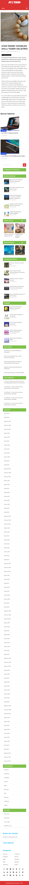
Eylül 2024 (6, 417)
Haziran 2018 (7, 713)
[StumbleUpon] (16, 872)
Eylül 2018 (6, 701)
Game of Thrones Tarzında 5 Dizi (17, 263)
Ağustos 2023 (7, 468)
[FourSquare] (7, 875)
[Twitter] (10, 872)
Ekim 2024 (6, 413)
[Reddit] (10, 875)
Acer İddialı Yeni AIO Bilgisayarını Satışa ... (13, 156)
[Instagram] (19, 869)
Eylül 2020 (6, 607)
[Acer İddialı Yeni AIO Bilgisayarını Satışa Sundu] (10, 147)
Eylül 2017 (6, 749)
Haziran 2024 (7, 429)
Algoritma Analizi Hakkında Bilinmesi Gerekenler (16, 204)
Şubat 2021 (7, 587)
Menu (3, 8)
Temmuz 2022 (7, 520)
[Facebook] (4, 869)
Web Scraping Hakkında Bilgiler (16, 338)
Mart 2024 (6, 441)
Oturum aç (6, 814)
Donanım (6, 769)
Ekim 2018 (6, 697)
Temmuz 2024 (7, 425)
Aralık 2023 (7, 453)
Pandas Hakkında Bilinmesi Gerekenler (16, 315)
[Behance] (7, 869)
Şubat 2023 (7, 492)
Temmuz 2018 (7, 709)
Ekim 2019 (6, 650)
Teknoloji (18, 51)
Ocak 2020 (6, 638)
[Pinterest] (16, 869)
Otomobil (6, 789)
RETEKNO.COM (10, 883)
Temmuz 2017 (7, 757)
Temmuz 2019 (7, 662)
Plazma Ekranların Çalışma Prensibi (16, 279)
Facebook (6, 773)
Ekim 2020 (6, 603)
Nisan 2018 (7, 721)
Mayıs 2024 (7, 433)
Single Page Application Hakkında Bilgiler (15, 212)
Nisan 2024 (7, 437)
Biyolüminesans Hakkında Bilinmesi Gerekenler (16, 180)
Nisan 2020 (7, 626)
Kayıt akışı (6, 817)
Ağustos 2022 (7, 516)
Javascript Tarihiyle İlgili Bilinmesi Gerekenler (15, 307)
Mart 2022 (6, 536)
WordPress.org (7, 825)
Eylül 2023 (6, 464)
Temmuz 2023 (7, 472)
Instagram (6, 777)
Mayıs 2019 (7, 670)
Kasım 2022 (7, 504)
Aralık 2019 (7, 642)
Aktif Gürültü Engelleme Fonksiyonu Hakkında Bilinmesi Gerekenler (15, 197)
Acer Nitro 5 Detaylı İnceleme (9, 133)
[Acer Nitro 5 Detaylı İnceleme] (10, 124)
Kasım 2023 (7, 457)
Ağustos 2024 (7, 421)
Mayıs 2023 (7, 480)
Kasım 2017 (7, 741)
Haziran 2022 (7, 524)
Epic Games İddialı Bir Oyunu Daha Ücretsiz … (17, 188)
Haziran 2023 (7, 476)
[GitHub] (22, 872)
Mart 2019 (6, 678)
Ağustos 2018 (7, 705)
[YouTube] (4, 875)
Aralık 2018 (7, 690)
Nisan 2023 (7, 484)
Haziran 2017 (7, 761)
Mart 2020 (6, 630)
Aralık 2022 (7, 500)
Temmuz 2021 (7, 567)
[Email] (19, 875)
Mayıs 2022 (7, 528)
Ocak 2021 (6, 591)
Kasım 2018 (7, 693)
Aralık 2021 (7, 547)
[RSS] (22, 875)
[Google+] (13, 869)
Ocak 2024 (6, 449)
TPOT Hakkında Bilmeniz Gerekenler (16, 323)
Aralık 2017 (7, 737)
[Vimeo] (13, 872)
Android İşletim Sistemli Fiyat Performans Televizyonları (17, 287)
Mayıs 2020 (7, 622)
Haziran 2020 (7, 618)
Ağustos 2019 (7, 658)
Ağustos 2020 (7, 611)
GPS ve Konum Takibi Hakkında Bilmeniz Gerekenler (17, 271)
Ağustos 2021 (7, 563)
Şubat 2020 (7, 634)
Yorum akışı (7, 821)
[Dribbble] (22, 869)
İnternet (6, 781)
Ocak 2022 (6, 543)
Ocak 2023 (6, 496)
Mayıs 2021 (7, 575)
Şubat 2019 (7, 682)
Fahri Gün (4, 51)
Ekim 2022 (6, 508)
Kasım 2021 (7, 551)
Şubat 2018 (7, 729)
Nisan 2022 (7, 532)
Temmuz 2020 (7, 615)
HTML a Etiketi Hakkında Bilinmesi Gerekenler (16, 331)
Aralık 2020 (7, 595)
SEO (5, 793)
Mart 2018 (6, 725)
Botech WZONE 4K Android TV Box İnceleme (17, 295)
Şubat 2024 (7, 445)
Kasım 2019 (7, 646)
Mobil (5, 785)
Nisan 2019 (7, 674)
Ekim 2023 (6, 460)
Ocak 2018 (6, 733)
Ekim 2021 (6, 555)
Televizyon (6, 801)
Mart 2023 (6, 488)
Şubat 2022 (7, 539)
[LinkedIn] (4, 872)
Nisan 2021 (7, 579)
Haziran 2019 (7, 666)
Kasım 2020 (7, 599)
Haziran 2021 (7, 571)
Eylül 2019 (6, 654)
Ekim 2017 (6, 745)
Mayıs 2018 (7, 717)
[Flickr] (10, 869)
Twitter (5, 805)
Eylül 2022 (6, 512)
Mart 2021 (6, 583)
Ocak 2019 (6, 686)
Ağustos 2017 (7, 753)
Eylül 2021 (6, 559)
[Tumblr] (19, 872)
